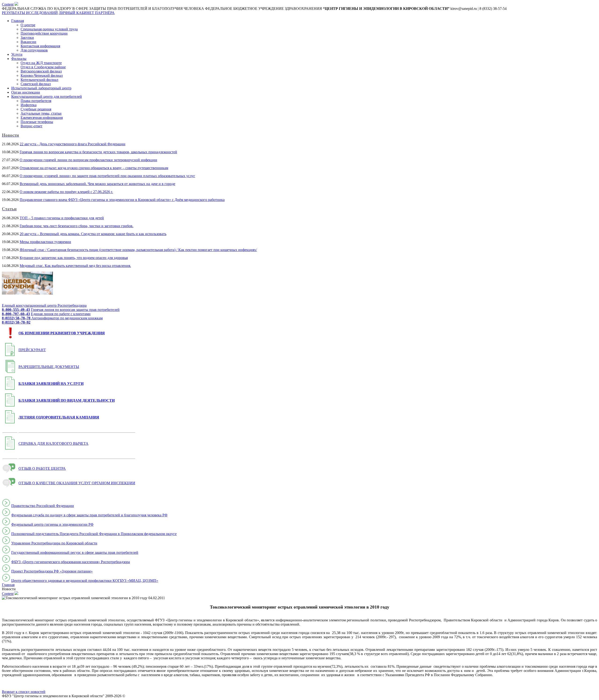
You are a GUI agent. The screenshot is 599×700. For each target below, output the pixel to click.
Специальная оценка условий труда (49, 29)
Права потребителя (36, 101)
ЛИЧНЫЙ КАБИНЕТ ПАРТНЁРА (87, 13)
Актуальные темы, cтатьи (41, 113)
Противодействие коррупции (44, 33)
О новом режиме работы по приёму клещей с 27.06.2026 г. (66, 192)
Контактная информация (40, 46)
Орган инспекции (25, 92)
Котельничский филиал (39, 80)
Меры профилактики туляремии (45, 242)
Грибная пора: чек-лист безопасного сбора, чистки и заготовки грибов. (76, 226)
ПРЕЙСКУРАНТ (32, 350)
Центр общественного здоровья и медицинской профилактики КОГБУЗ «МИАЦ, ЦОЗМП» (84, 581)
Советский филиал (36, 84)
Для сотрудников (34, 50)
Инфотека (29, 105)
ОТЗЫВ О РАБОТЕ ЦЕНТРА (42, 468)
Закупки (27, 38)
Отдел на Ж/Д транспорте (41, 63)
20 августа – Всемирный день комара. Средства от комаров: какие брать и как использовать (93, 234)
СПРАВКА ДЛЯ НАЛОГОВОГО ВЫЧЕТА (53, 443)
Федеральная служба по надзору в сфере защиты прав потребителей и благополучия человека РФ (89, 515)
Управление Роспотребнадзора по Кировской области (54, 543)
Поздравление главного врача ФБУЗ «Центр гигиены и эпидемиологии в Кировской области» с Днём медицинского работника (122, 200)
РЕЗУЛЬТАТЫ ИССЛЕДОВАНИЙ (30, 13)
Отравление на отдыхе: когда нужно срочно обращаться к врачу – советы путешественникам (94, 168)
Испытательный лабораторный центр (41, 88)
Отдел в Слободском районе (43, 67)
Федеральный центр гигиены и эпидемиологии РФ (52, 524)
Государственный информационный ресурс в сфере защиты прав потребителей (74, 552)
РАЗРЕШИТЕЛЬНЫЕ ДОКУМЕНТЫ (48, 367)
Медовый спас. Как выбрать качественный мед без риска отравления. (75, 266)
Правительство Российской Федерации (42, 506)
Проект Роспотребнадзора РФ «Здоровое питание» (52, 571)
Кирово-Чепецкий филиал (42, 75)
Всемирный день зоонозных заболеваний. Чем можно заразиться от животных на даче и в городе (97, 184)
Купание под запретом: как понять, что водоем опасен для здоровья (74, 258)
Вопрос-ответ (31, 126)
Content (8, 4)
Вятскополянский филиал (41, 71)
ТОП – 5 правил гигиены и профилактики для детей (62, 218)
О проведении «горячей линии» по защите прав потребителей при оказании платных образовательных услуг (107, 176)
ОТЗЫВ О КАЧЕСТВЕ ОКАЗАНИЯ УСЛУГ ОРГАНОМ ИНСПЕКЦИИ (76, 483)
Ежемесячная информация (42, 118)
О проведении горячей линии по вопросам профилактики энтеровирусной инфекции (88, 160)
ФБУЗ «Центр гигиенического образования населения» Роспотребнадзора (70, 562)
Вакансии (28, 42)
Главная (17, 21)
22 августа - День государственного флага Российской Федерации (72, 144)
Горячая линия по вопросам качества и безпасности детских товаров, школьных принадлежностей (98, 152)
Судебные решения (36, 109)
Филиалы (18, 59)
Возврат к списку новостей (23, 692)
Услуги (16, 54)
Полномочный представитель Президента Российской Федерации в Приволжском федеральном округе (94, 534)
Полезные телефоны (37, 122)
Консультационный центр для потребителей (46, 96)
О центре (28, 25)
